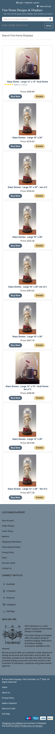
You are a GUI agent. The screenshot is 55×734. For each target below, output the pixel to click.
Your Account (8, 520)
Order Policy (7, 531)
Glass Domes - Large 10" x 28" (27, 237)
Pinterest (10, 597)
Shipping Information (11, 541)
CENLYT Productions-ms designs (28, 726)
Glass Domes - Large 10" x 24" (27, 137)
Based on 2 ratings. (20, 85)
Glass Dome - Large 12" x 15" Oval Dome (27, 81)
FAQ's (4, 557)
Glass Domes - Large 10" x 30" (27, 336)
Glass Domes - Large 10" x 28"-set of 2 (27, 286)
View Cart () (45, 6)
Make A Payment (9, 703)
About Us (6, 692)
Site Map (6, 713)
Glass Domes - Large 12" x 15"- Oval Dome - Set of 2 (27, 388)
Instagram (11, 604)
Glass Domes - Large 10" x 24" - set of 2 (27, 187)
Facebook (10, 584)
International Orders (11, 547)
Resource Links (8, 708)
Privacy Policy (8, 552)
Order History (8, 526)
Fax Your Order (8, 563)
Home (4, 687)
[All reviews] (8, 84)
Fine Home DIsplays (15, 25)
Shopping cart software (12, 723)
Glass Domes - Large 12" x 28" (27, 439)
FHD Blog (10, 611)
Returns (5, 536)
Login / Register (28, 2)
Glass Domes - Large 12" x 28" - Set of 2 (27, 488)
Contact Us (7, 568)
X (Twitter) (10, 591)
